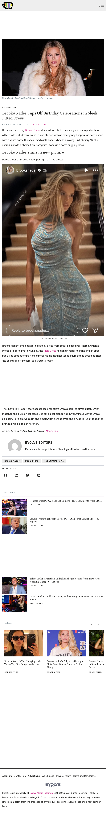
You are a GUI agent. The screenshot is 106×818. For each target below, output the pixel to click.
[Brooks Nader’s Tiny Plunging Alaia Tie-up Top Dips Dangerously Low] (23, 643)
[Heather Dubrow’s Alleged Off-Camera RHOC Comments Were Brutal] (14, 507)
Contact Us (20, 776)
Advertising (34, 776)
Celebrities (9, 107)
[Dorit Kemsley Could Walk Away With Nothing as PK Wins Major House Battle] (14, 603)
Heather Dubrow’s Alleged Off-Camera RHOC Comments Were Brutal (66, 500)
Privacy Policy (63, 776)
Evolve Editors (38, 124)
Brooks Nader (33, 130)
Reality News (37, 603)
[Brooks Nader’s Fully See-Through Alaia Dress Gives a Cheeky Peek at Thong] (66, 643)
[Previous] (91, 624)
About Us (7, 776)
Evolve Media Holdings (41, 793)
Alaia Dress (50, 350)
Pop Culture (31, 461)
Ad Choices (48, 776)
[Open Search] (98, 5)
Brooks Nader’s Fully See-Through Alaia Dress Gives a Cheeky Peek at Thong (65, 664)
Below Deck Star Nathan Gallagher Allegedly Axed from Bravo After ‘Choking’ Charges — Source (65, 580)
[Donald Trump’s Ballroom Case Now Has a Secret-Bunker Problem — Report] (14, 525)
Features (35, 504)
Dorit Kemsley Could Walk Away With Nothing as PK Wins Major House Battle (67, 598)
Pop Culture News (54, 461)
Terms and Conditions (84, 776)
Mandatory (52, 431)
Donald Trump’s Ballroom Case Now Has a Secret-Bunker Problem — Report (65, 520)
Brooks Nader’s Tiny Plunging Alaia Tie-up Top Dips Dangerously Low (22, 663)
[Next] (98, 624)
